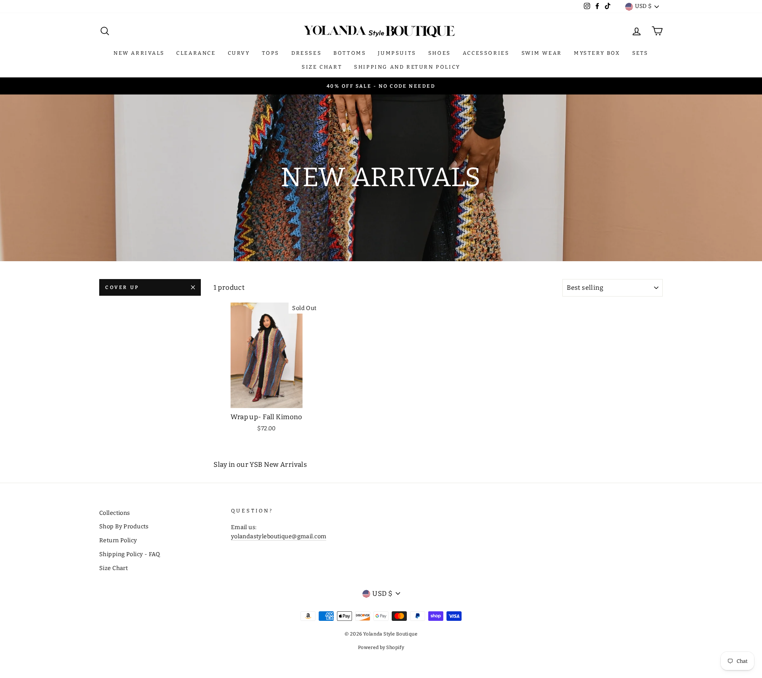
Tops (270, 53)
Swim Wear (541, 53)
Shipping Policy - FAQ (129, 554)
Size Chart (322, 67)
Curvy (239, 53)
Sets (640, 53)
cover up (122, 287)
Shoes (439, 53)
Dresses (306, 53)
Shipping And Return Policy (407, 67)
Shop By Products (124, 526)
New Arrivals (139, 53)
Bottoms (349, 53)
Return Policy (118, 540)
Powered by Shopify (381, 647)
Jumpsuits (397, 53)
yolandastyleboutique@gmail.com (279, 536)
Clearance (196, 53)
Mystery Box (597, 53)
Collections (114, 512)
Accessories (486, 53)
